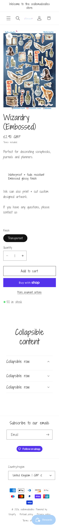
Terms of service (31, 520)
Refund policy (26, 514)
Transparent (15, 238)
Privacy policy (43, 514)
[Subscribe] (47, 435)
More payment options (29, 292)
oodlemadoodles (28, 509)
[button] (8, 18)
